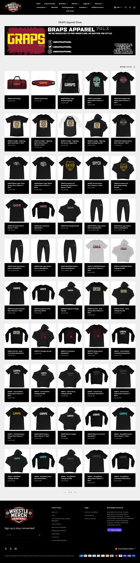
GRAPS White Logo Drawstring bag (67, 99)
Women (74, 4)
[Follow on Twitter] (10, 549)
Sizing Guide (56, 534)
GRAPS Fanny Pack (41, 98)
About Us (55, 512)
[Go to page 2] (74, 492)
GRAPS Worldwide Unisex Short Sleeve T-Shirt (123, 142)
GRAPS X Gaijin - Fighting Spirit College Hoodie (96, 142)
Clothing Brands (68, 7)
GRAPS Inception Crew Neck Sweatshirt (42, 310)
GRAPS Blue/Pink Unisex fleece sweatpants (69, 267)
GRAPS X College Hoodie (43, 351)
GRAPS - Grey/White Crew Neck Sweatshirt (122, 477)
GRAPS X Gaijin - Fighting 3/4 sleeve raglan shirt (70, 142)
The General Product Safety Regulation (61, 520)
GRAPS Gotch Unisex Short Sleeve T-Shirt (95, 184)
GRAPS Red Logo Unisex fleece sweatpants (122, 227)
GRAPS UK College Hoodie (70, 226)
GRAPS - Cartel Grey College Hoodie (68, 393)
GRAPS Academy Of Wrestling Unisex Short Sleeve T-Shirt (69, 185)
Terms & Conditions (91, 512)
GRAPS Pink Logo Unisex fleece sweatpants (42, 267)
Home (38, 4)
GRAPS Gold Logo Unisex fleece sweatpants (16, 267)
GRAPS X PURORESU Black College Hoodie (123, 267)
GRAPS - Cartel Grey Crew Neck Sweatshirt (96, 393)
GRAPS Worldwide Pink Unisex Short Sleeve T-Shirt (122, 100)
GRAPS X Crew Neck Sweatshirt (68, 352)
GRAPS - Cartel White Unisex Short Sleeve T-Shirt (16, 394)
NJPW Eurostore (98, 7)
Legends (86, 4)
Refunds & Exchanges (59, 527)
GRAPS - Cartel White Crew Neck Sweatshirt (122, 352)
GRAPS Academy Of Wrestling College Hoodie (121, 185)
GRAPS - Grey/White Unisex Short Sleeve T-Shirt (96, 478)
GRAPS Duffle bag (14, 98)
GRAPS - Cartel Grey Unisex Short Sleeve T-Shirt (122, 394)
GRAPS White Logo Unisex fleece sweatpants (97, 227)
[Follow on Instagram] (15, 549)
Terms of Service (90, 519)
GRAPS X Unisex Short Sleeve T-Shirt (95, 352)
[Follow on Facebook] (6, 549)
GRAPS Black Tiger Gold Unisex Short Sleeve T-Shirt (16, 185)
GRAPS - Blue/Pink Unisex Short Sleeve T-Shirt (123, 435)
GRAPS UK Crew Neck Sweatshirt (41, 227)
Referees (98, 4)
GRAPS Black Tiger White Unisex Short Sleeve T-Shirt (43, 185)
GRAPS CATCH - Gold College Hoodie (121, 310)
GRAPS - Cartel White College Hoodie (42, 393)
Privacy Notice (56, 524)
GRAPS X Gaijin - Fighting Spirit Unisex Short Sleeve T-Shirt (43, 143)
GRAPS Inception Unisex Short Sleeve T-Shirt (16, 310)
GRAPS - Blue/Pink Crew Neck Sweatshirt (42, 477)
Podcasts (82, 7)
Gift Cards (70, 11)
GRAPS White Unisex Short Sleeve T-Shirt (41, 435)
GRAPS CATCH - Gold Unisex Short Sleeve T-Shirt (96, 311)
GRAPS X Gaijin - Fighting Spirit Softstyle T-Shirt (16, 142)
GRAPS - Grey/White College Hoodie (68, 477)
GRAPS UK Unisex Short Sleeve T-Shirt (16, 227)
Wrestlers (62, 4)
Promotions (41, 7)
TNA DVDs (54, 7)
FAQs (53, 515)
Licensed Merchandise (59, 540)
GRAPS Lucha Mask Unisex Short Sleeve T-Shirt (96, 100)
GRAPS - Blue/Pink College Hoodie (14, 477)
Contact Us (55, 537)
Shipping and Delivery (59, 531)
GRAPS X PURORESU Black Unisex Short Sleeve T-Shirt (96, 268)
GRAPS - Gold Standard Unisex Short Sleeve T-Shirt (16, 436)
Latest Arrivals (49, 4)
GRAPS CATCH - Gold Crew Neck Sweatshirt (16, 352)
